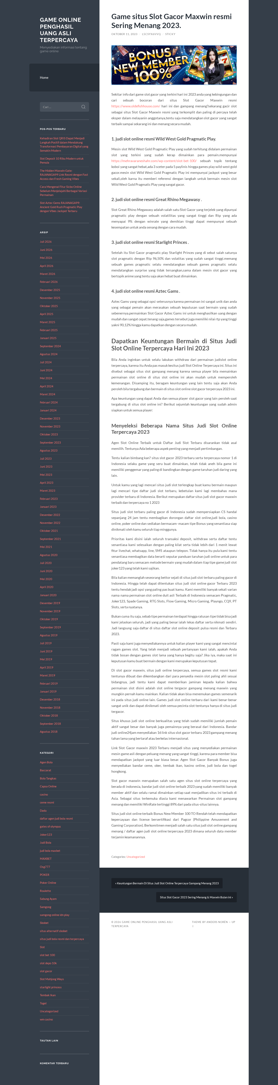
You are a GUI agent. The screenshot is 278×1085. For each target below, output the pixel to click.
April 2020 (46, 587)
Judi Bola (45, 842)
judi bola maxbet (50, 850)
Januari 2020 (48, 595)
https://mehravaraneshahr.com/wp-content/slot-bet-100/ (154, 161)
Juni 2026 (46, 249)
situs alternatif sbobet (54, 931)
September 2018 (50, 723)
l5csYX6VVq (151, 34)
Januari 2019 (48, 691)
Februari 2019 (49, 683)
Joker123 (46, 834)
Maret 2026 (47, 273)
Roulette (45, 890)
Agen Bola (46, 762)
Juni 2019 (46, 651)
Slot (42, 947)
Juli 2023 (46, 458)
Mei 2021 (46, 546)
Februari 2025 (49, 330)
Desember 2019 (50, 603)
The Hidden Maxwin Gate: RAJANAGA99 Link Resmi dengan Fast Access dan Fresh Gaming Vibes (64, 174)
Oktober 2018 (49, 715)
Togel (43, 1003)
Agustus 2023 (48, 450)
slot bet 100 (47, 955)
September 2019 (50, 627)
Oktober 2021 (49, 530)
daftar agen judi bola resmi (56, 818)
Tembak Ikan (48, 995)
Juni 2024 (46, 370)
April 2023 (46, 482)
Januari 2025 (48, 338)
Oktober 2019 (49, 619)
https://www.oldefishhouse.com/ (135, 106)
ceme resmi (47, 802)
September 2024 (50, 346)
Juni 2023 (46, 466)
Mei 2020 (46, 579)
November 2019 (50, 611)
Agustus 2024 (48, 354)
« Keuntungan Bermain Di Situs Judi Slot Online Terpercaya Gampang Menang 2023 (167, 883)
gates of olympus (50, 826)
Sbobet (44, 922)
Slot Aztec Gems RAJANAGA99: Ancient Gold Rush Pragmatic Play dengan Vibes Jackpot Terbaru (61, 207)
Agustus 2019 (48, 635)
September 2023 (50, 442)
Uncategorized (49, 1011)
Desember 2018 (50, 699)
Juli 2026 (46, 241)
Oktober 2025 (49, 306)
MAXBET (46, 858)
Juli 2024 (46, 362)
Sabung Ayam (48, 898)
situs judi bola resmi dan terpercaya (62, 939)
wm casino (46, 1019)
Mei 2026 (46, 257)
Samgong (45, 907)
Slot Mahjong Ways (52, 979)
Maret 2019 (47, 675)
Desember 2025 (50, 290)
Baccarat (45, 770)
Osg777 (45, 866)
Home (44, 78)
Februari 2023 (49, 498)
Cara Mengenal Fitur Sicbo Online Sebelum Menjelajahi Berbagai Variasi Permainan (63, 191)
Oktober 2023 (49, 434)
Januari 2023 (48, 506)
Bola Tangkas (48, 778)
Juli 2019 (46, 643)
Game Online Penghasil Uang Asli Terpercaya (60, 29)
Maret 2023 (47, 490)
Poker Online (48, 882)
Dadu (43, 810)
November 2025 (50, 298)
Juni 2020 (46, 571)
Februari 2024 (49, 402)
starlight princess (51, 987)
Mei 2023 (46, 474)
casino (44, 794)
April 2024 (46, 386)
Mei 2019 (46, 659)
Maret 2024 (47, 394)
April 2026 (46, 266)
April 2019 (46, 667)
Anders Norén (217, 922)
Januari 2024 (48, 410)
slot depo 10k (48, 963)
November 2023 (50, 426)
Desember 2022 (50, 514)
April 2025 (46, 314)
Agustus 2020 (48, 555)
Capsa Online (48, 786)
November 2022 (50, 522)
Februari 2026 (49, 281)
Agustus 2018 (48, 731)
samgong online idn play (54, 915)
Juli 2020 (46, 563)
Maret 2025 (47, 322)
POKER (44, 874)
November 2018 (50, 707)
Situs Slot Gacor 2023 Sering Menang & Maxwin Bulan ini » (196, 897)
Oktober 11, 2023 (124, 34)
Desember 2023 (50, 418)
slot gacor (46, 971)
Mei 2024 (46, 378)
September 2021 (50, 539)
